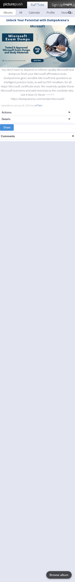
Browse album (59, 575)
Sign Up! (58, 4)
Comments (8, 136)
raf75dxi (38, 105)
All (20, 12)
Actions (6, 112)
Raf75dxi (37, 4)
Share (6, 127)
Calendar (34, 12)
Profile (51, 12)
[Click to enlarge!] (37, 46)
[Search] (69, 12)
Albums (7, 12)
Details (6, 119)
